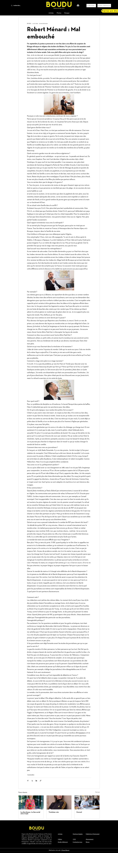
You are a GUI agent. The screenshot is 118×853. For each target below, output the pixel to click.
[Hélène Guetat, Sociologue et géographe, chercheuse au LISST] (30, 802)
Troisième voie (54, 812)
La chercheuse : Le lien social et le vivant (30, 813)
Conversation (30, 774)
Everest (79, 812)
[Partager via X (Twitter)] (32, 780)
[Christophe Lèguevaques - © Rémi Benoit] (87, 802)
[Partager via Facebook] (28, 780)
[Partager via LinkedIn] (36, 780)
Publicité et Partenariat (92, 834)
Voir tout (97, 792)
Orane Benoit (65, 850)
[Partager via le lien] (40, 780)
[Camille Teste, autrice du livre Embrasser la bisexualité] (59, 802)
